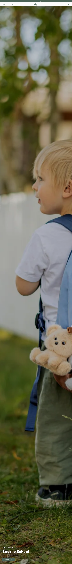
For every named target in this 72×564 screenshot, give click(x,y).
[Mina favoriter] (65, 4)
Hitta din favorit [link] (3, 7)
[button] (4, 4)
